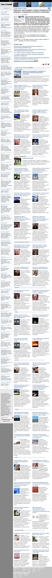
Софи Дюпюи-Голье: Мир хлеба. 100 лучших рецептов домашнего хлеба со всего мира (40, 551)
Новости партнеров (17, 571)
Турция (5, 22)
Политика (24, 568)
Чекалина (7, 374)
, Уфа (10, 257)
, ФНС (4, 332)
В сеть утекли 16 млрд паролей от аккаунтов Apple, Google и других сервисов (21, 364)
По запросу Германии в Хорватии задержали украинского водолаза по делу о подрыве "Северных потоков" (6, 235)
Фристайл (20, 576)
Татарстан (26, 574)
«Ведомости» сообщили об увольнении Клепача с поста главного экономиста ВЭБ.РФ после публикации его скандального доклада (40, 219)
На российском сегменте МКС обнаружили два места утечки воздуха (21, 340)
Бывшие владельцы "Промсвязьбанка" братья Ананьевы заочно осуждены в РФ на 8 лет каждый (6, 306)
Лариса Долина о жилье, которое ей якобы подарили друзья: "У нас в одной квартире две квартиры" (6, 51)
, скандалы (6, 130)
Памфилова (8, 318)
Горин (15, 8)
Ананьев (7, 302)
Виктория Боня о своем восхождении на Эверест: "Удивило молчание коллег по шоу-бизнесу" (40, 292)
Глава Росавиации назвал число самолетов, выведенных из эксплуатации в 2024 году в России (30, 50)
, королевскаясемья (6, 173)
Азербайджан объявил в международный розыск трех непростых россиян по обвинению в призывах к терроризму (6, 352)
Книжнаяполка (6, 11)
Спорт (16, 457)
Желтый (29, 570)
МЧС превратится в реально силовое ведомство (5, 269)
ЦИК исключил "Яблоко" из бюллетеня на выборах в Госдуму (6, 328)
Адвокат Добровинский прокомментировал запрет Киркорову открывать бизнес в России (5, 336)
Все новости (16, 568)
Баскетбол (20, 574)
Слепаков (5, 38)
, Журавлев (6, 232)
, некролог (6, 107)
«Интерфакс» (33, 40)
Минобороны (8, 194)
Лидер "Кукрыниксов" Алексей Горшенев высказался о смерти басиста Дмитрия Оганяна (39, 246)
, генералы (8, 71)
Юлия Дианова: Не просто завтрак (22, 533)
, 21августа (8, 17)
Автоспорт (20, 575)
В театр (23, 571)
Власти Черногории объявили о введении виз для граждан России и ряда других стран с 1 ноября (40, 413)
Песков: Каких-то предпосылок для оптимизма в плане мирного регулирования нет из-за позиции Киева (6, 148)
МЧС (6, 266)
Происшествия (40, 568)
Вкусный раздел (19, 530)
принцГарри (8, 172)
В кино (29, 568)
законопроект (6, 78)
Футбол (15, 574)
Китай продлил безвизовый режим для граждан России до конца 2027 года (22, 436)
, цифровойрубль (8, 95)
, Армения (9, 281)
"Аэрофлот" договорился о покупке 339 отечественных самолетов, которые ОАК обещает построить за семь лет (31, 58)
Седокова (7, 294)
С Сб (24, 14)
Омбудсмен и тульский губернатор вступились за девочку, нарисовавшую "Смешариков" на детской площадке (6, 125)
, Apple (6, 64)
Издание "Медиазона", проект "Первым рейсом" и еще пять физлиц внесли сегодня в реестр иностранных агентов (6, 34)
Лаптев (5, 71)
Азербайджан (8, 348)
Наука (16, 312)
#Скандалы (10, 9)
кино (7, 247)
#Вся (6, 9)
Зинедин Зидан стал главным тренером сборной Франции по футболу (21, 462)
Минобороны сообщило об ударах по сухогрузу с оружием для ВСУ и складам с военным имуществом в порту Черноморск (19, 5)
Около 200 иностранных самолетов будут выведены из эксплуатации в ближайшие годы (28, 47)
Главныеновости (7, 16)
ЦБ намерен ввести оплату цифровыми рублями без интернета (6, 98)
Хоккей (15, 575)
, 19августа (8, 189)
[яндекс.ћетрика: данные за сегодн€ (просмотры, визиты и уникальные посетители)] (6, 421)
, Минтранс (10, 152)
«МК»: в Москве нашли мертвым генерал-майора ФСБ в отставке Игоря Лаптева (21, 111)
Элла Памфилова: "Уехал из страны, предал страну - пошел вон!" (6, 321)
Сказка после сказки (5, 14)
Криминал (34, 569)
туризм (24, 8)
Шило (7, 152)
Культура (24, 570)
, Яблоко (9, 325)
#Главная (2, 9)
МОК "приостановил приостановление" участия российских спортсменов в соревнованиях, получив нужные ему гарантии (40, 510)
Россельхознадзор (4, 281)
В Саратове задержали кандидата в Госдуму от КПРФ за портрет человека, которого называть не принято (6, 60)
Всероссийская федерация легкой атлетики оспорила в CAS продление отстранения (40, 484)
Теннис (15, 576)
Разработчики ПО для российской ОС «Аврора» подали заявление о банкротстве (40, 364)
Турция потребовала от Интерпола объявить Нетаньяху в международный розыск (40, 86)
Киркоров (7, 331)
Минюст (5, 29)
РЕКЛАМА (8, 419)
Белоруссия (26, 575)
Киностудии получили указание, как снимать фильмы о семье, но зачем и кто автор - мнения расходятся (5, 252)
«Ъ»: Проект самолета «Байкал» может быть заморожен (29, 52)
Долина (5, 47)
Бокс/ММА (15, 577)
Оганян (7, 106)
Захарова (7, 162)
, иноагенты (10, 38)
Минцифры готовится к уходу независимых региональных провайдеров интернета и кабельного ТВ (6, 361)
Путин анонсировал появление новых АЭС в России (6, 117)
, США (10, 162)
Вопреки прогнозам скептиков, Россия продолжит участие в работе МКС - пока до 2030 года (22, 316)
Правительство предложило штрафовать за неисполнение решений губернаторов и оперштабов (6, 82)
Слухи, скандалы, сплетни (22, 242)
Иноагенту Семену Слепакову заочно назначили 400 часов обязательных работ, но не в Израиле (6, 43)
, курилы (2, 341)
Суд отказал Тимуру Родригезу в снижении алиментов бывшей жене (6, 140)
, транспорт (3, 153)
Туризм (17, 409)
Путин (7, 114)
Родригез (7, 137)
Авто (38, 569)
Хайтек (16, 360)
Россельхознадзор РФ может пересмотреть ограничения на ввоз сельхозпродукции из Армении (5, 284)
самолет (20, 8)
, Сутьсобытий (3, 102)
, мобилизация (6, 79)
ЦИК (6, 325)
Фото (14, 570)
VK (4, 64)
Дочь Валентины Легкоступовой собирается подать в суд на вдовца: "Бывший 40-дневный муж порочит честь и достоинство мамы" (6, 209)
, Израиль (8, 22)
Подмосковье (8, 365)
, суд (8, 64)
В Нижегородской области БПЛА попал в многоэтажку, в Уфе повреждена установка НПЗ (6, 261)
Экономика (24, 569)
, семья (9, 247)
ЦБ (4, 95)
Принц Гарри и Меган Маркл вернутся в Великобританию (5, 175)
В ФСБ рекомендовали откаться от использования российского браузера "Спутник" (22, 386)
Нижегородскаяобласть (5, 257)
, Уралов (5, 349)
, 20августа (8, 102)
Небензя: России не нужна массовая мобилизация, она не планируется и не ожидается (5, 91)
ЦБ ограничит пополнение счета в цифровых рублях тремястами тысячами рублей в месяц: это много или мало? (6, 227)
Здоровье (29, 571)
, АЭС (9, 114)
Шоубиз (17, 287)
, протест (10, 340)
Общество (34, 568)
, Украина (7, 195)
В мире (15, 569)
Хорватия (7, 231)
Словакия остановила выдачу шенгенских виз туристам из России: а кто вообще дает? (40, 436)
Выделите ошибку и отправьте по (24, 67)
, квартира (8, 47)
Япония (7, 340)
